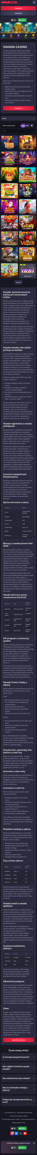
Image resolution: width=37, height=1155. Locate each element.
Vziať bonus (18, 108)
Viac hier (18, 282)
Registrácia (18, 8)
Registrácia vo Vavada (18, 1040)
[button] (2, 28)
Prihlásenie (18, 13)
